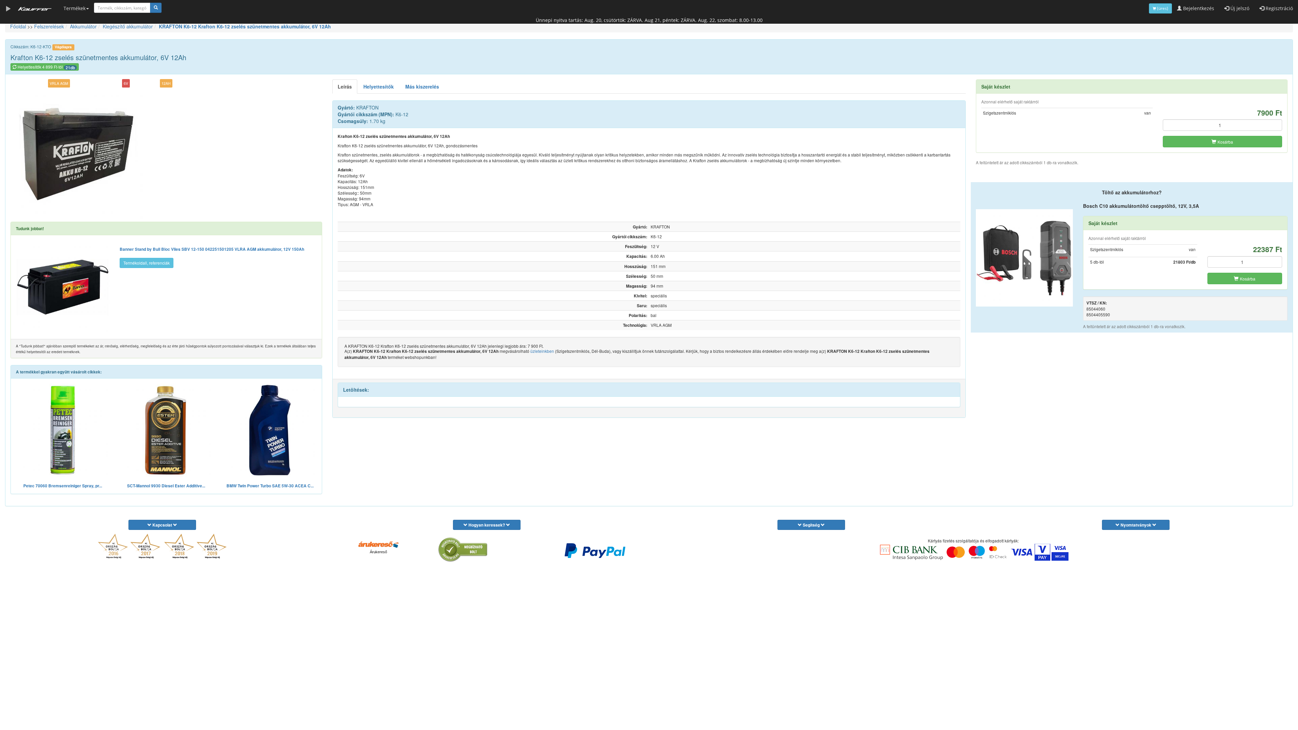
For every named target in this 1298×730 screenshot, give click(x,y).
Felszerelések (49, 26)
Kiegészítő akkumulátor (128, 26)
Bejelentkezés (1198, 8)
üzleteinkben (542, 351)
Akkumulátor (83, 26)
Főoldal (18, 26)
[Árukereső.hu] (378, 544)
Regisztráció (1278, 8)
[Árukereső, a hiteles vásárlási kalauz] (463, 549)
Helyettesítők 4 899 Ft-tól (46, 67)
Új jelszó (1239, 8)
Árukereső (378, 552)
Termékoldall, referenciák (146, 263)
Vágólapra (63, 46)
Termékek (75, 8)
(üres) (1162, 8)
